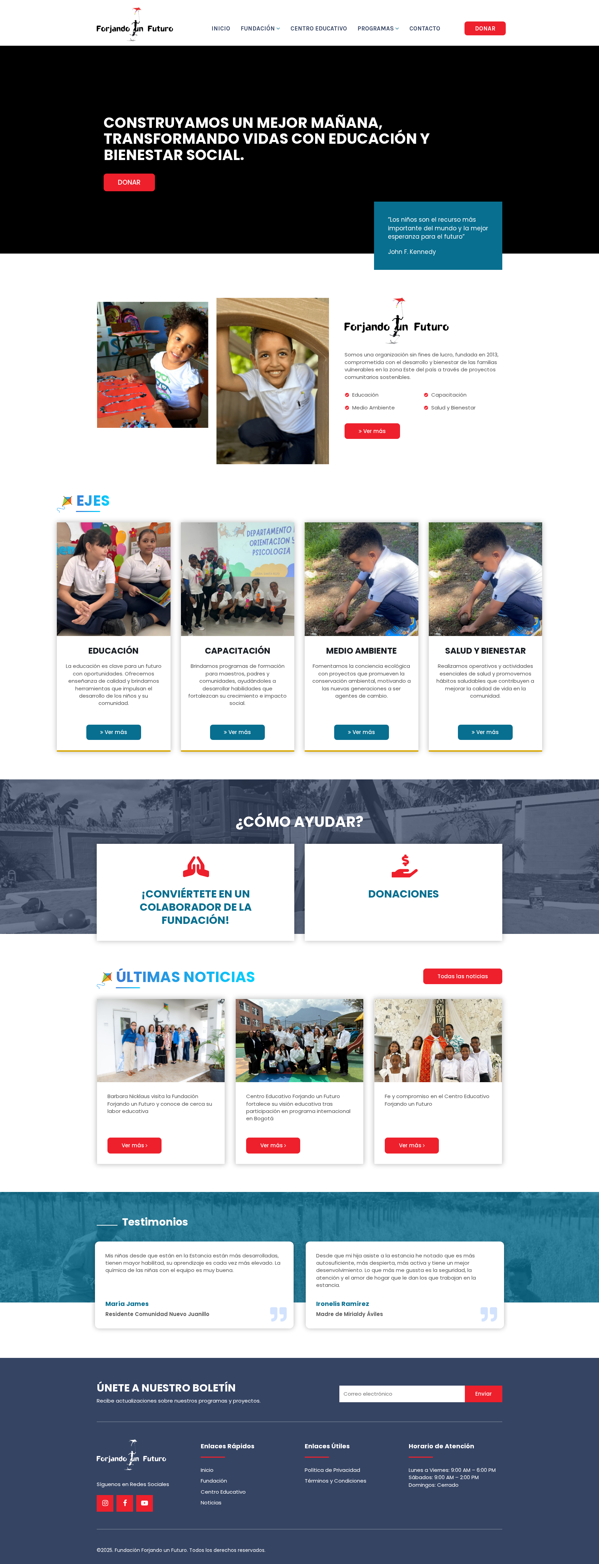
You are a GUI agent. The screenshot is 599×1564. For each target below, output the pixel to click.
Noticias (211, 1502)
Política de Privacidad (332, 1470)
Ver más (374, 431)
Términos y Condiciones (335, 1480)
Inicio (220, 28)
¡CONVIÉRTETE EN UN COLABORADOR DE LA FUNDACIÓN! (196, 907)
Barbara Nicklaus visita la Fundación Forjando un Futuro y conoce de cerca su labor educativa (159, 1104)
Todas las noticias (462, 976)
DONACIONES (403, 893)
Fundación (258, 28)
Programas (376, 28)
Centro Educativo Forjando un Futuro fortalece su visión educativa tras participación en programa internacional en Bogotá (298, 1107)
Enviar (483, 1393)
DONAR (485, 28)
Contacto (424, 28)
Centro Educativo (318, 28)
